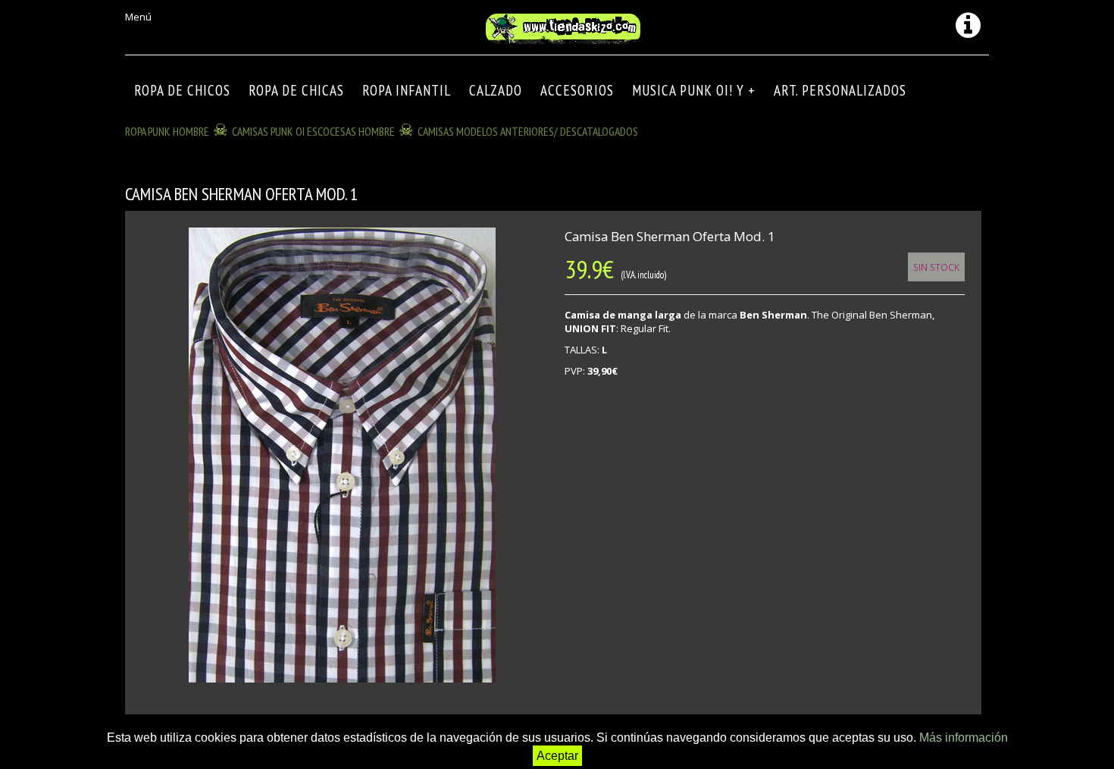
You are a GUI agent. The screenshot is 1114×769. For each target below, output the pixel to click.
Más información (963, 737)
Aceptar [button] (557, 755)
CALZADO (495, 90)
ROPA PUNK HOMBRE (167, 131)
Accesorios (577, 90)
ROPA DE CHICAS (296, 90)
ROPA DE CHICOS (182, 90)
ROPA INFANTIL (406, 90)
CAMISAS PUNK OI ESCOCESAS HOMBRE (313, 131)
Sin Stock (936, 267)
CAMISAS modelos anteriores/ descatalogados (528, 131)
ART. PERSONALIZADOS (840, 90)
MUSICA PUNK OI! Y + (694, 90)
